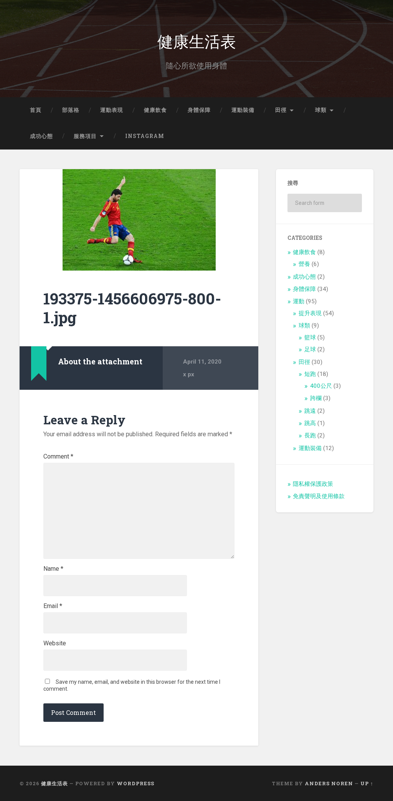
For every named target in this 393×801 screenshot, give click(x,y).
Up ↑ (366, 783)
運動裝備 (242, 109)
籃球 (310, 337)
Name (53, 569)
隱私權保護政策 (313, 483)
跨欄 (316, 398)
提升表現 (310, 313)
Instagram (144, 136)
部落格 (70, 109)
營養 (304, 264)
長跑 (310, 435)
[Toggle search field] (360, 136)
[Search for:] (324, 203)
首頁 (35, 109)
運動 (298, 301)
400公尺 (321, 385)
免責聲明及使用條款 (319, 496)
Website (54, 643)
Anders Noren (329, 783)
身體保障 (199, 109)
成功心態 (41, 136)
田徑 (281, 109)
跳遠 (310, 410)
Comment (58, 457)
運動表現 (111, 109)
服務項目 (85, 136)
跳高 (310, 423)
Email (52, 606)
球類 (321, 109)
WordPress (135, 783)
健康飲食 (155, 109)
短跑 (310, 374)
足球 (310, 349)
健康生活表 (196, 40)
